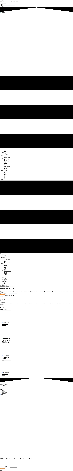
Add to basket (2, 294)
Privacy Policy (4, 393)
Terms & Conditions (4, 392)
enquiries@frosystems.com (14, 1)
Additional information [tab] (5, 302)
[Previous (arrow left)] (0, 470)
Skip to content (2, 0)
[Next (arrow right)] (1, 470)
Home (1, 286)
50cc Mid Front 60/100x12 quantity (5, 293)
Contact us (1, 389)
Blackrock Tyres (5, 285)
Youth (8, 286)
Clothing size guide (2, 386)
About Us (3, 390)
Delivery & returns (2, 385)
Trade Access (4, 3)
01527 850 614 (8, 1)
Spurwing (33, 458)
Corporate (3, 391)
